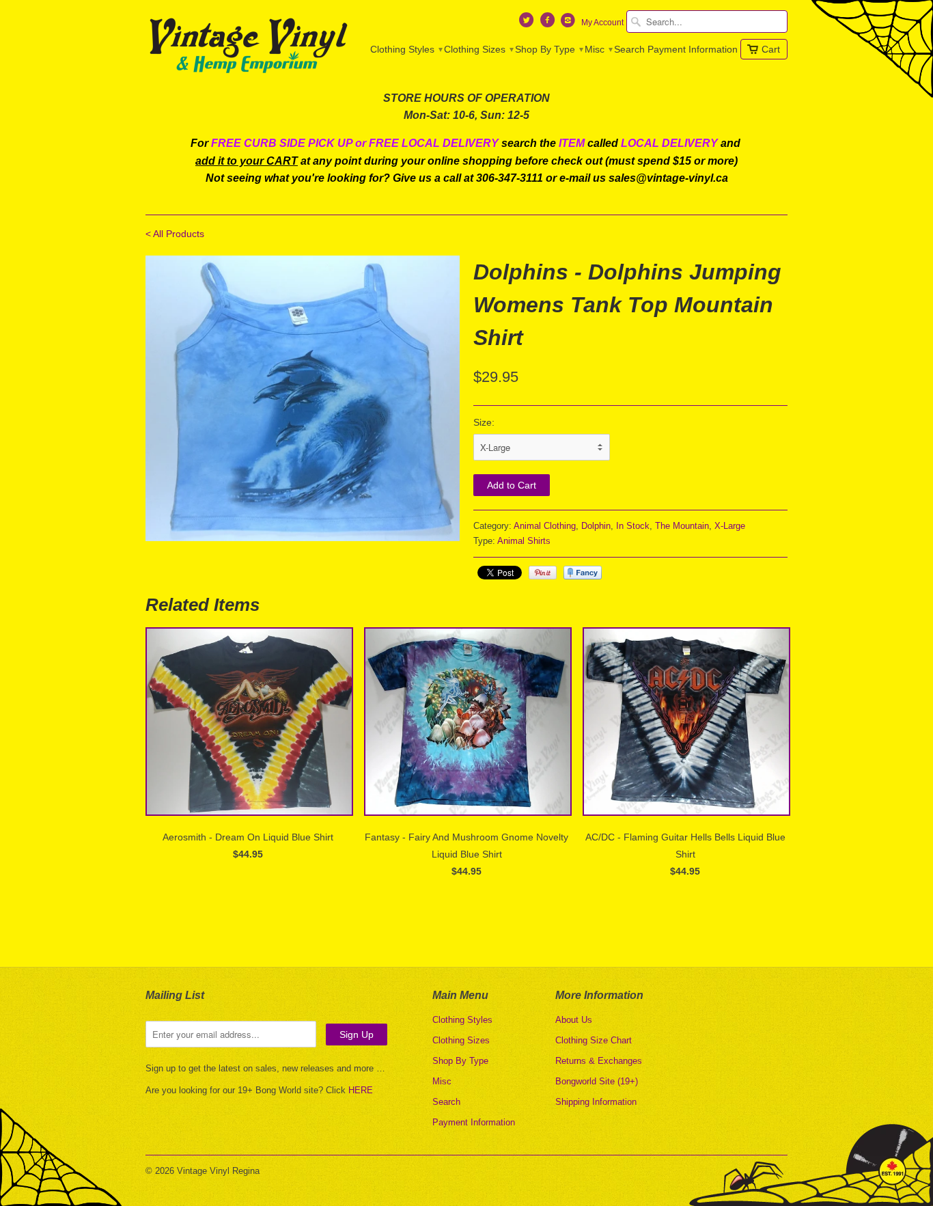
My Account (602, 22)
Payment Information (692, 49)
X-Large (729, 526)
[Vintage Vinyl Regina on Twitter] (528, 23)
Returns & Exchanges (598, 1061)
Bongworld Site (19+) (596, 1081)
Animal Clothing (545, 526)
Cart (771, 49)
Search (629, 49)
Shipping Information (596, 1102)
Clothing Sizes (478, 49)
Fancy (582, 572)
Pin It (543, 572)
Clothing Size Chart (593, 1040)
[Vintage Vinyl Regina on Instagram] (570, 23)
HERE (360, 1090)
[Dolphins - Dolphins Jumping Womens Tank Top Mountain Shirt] (302, 398)
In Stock (633, 526)
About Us (573, 1020)
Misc (598, 49)
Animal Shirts (524, 541)
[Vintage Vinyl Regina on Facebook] (548, 23)
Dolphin (596, 526)
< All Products (174, 233)
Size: (484, 422)
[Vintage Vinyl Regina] (247, 46)
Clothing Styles (405, 49)
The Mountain (682, 526)
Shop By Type (548, 49)
